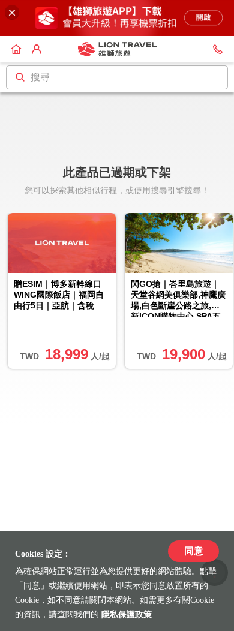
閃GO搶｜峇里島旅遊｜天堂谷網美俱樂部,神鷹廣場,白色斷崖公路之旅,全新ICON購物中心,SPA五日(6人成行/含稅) (178, 298)
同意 (193, 551)
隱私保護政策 (126, 614)
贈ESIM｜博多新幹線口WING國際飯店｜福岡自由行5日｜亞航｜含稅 (59, 294)
